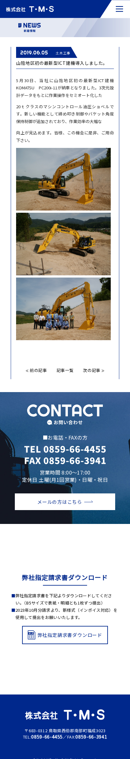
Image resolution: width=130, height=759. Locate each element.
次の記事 (93, 370)
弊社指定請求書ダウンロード (70, 635)
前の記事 (36, 370)
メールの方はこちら (59, 501)
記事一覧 (65, 370)
